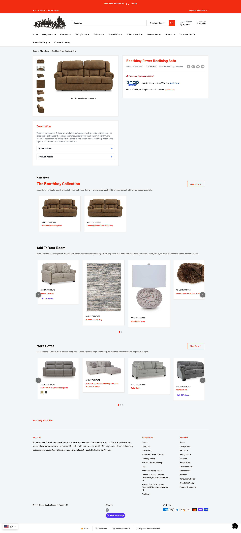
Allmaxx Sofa (181, 390)
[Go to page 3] (122, 404)
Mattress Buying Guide (152, 470)
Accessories (152, 34)
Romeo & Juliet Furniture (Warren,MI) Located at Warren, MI (155, 477)
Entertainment (133, 34)
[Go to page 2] (121, 332)
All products (44, 51)
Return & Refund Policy (152, 462)
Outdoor (168, 34)
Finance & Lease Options (153, 454)
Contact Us (147, 450)
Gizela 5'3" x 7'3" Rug (94, 319)
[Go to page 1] (119, 332)
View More (194, 184)
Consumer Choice (187, 34)
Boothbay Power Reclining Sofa (100, 225)
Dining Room (81, 34)
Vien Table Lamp (138, 321)
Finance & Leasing (62, 42)
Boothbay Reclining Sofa (52, 225)
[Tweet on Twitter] (198, 66)
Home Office (114, 34)
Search (145, 442)
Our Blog (145, 494)
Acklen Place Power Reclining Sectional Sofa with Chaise (102, 384)
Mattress (98, 34)
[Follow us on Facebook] (107, 510)
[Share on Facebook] (188, 66)
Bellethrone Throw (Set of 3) (187, 293)
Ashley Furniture (134, 67)
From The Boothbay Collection (171, 66)
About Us (146, 446)
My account (185, 24)
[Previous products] (38, 295)
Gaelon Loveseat (47, 293)
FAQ (143, 466)
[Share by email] (202, 66)
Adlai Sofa (135, 388)
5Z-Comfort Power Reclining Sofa (54, 388)
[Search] (172, 23)
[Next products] (202, 295)
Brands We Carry (40, 42)
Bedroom (64, 34)
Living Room (47, 34)
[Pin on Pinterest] (193, 66)
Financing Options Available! (141, 76)
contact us (169, 89)
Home (35, 34)
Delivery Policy (148, 458)
